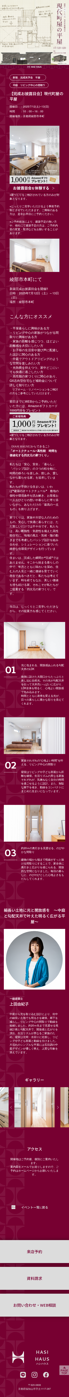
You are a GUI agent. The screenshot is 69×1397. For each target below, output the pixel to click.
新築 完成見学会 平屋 (28, 77)
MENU (62, 16)
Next (58, 1107)
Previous (11, 1107)
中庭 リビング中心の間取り (29, 85)
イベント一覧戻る (34, 1207)
